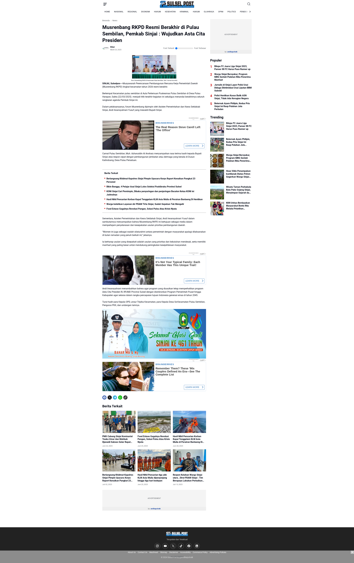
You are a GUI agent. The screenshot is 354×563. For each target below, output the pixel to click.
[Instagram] (157, 546)
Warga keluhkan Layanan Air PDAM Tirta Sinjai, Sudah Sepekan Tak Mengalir (145, 204)
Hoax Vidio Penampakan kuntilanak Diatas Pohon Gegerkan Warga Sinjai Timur (238, 174)
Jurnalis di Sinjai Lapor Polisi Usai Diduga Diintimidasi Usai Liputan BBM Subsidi (233, 88)
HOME (107, 12)
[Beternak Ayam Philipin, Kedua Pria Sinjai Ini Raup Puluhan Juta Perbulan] (217, 145)
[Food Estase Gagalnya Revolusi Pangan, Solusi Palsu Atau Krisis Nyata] (154, 422)
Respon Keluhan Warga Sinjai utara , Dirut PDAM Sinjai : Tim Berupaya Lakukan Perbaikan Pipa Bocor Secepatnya (188, 478)
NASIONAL (118, 12)
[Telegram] (115, 397)
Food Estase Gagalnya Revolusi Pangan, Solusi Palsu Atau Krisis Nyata (141, 208)
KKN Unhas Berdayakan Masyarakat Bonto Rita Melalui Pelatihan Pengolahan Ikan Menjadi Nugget (239, 206)
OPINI (220, 12)
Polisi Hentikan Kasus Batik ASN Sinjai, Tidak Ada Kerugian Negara (231, 97)
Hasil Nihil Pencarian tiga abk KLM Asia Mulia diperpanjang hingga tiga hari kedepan (152, 478)
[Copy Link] (125, 397)
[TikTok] (181, 546)
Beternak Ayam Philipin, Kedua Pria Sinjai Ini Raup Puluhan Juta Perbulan (232, 106)
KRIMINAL (184, 12)
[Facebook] (104, 397)
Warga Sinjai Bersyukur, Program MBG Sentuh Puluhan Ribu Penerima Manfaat (232, 77)
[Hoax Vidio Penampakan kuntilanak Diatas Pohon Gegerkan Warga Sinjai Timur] (217, 177)
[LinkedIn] (197, 546)
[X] (110, 397)
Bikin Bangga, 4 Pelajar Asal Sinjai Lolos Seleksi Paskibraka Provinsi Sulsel (144, 186)
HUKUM (157, 12)
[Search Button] (249, 4)
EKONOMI (145, 12)
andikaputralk (156, 509)
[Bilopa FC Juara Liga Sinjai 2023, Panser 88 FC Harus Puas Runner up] (217, 129)
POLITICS (231, 12)
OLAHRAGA (209, 12)
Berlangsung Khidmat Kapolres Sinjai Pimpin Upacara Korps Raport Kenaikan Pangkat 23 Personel (150, 180)
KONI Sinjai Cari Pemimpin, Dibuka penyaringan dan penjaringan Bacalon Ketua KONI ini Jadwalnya (150, 193)
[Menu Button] (105, 4)
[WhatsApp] (120, 397)
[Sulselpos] (177, 4)
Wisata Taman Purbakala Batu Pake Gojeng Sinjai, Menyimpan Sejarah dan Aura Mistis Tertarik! (238, 190)
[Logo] (177, 533)
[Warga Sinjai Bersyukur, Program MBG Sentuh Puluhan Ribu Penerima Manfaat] (217, 161)
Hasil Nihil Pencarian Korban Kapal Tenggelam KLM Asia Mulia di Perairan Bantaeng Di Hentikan (154, 199)
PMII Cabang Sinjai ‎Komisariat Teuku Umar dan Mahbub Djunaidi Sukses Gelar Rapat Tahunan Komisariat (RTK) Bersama (117, 439)
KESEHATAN (170, 12)
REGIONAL (132, 12)
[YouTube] (165, 546)
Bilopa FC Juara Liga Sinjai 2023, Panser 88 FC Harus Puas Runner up (232, 67)
